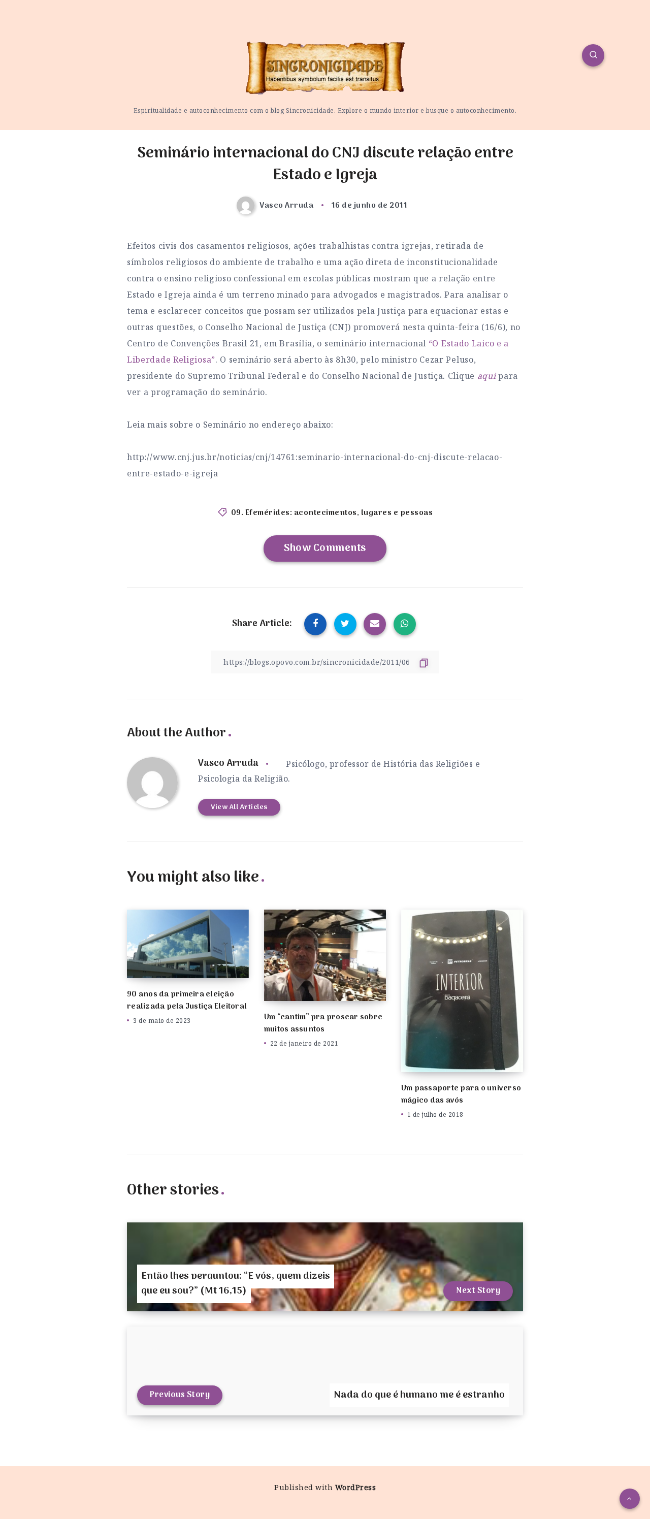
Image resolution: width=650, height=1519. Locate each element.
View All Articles (239, 807)
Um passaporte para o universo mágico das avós (461, 1094)
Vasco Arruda (228, 763)
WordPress (355, 1487)
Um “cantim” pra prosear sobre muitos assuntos (323, 1023)
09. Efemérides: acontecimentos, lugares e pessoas (332, 513)
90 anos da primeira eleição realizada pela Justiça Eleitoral (187, 1000)
